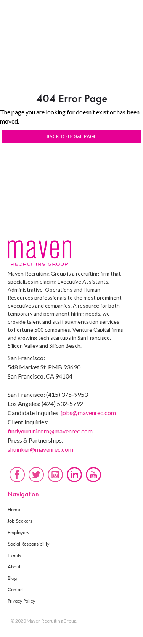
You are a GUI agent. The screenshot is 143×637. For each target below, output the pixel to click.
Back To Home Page (71, 136)
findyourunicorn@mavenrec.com (50, 431)
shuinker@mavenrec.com (40, 449)
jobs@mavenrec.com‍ (88, 412)
